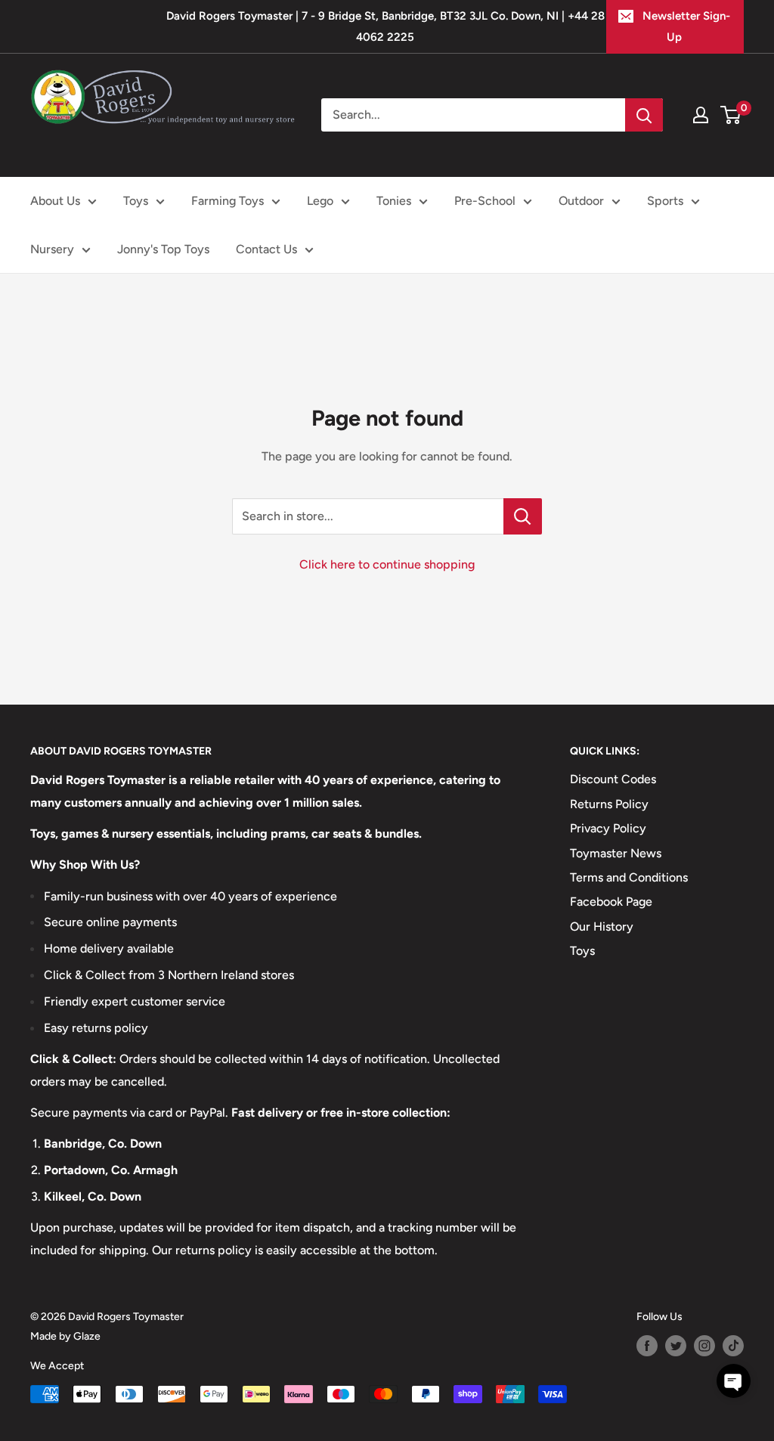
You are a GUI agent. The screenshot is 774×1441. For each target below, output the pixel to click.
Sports (665, 201)
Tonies (393, 201)
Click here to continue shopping (387, 564)
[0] (731, 115)
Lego (320, 201)
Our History (601, 926)
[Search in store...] (522, 516)
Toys (135, 201)
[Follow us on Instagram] (704, 1345)
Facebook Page (611, 901)
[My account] (700, 115)
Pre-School (484, 201)
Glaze (87, 1336)
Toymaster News (615, 853)
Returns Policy (609, 804)
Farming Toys (227, 201)
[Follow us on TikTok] (733, 1345)
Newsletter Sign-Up (686, 26)
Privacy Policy (608, 828)
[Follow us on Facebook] (647, 1345)
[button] (734, 1381)
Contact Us (266, 249)
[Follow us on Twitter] (675, 1345)
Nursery (52, 249)
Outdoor (581, 201)
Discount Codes (613, 779)
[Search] (644, 115)
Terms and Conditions (629, 877)
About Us (55, 201)
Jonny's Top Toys (163, 249)
